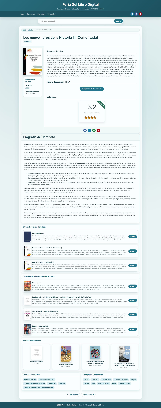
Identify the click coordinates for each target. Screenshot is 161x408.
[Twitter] (132, 14)
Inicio (22, 14)
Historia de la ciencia (36, 361)
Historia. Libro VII (38, 233)
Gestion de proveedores (46, 379)
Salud (114, 383)
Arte (93, 383)
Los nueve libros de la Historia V (43, 262)
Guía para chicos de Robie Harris (34, 383)
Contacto (96, 405)
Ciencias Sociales (124, 383)
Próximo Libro (87, 395)
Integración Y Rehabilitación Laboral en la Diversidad (95, 362)
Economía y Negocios (121, 379)
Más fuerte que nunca (66, 364)
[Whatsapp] (94, 130)
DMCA (102, 405)
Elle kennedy (52, 383)
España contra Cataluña (40, 326)
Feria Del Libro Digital (80, 4)
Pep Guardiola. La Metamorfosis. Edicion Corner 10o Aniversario (124, 364)
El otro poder (36, 283)
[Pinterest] (140, 14)
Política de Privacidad (85, 405)
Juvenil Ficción (106, 379)
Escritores (41, 14)
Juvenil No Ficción (103, 383)
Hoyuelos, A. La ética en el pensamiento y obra (38, 387)
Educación (95, 379)
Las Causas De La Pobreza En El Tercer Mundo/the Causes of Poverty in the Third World (61, 297)
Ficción (86, 379)
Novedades (51, 14)
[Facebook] (136, 14)
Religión (133, 379)
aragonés (62, 383)
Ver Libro (132, 236)
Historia (30, 29)
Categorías (31, 14)
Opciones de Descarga (91, 89)
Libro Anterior (73, 395)
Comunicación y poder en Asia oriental (45, 311)
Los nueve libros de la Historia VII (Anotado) (47, 248)
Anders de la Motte (30, 379)
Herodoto (27, 41)
